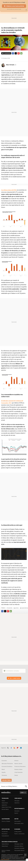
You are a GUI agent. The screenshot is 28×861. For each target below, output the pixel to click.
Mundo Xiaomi (5, 809)
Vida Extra (16, 802)
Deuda (16, 775)
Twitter (16, 53)
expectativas (24, 608)
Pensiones (4, 775)
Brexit (3, 769)
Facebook (13, 53)
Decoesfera (4, 833)
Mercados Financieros (7, 763)
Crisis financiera (18, 772)
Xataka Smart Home (6, 807)
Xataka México (5, 844)
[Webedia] (6, 793)
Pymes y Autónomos (19, 833)
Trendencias (5, 831)
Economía (9, 608)
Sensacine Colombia (19, 848)
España (3, 772)
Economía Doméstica (7, 766)
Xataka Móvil (5, 802)
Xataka (3, 800)
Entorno (16, 760)
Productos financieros (20, 766)
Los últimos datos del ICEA (8, 190)
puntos (16, 608)
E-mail (21, 53)
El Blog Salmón (18, 831)
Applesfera (4, 805)
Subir (22, 792)
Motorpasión (17, 821)
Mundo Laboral (18, 763)
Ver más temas (6, 780)
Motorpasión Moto (18, 823)
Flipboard (18, 53)
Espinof (16, 813)
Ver (14, 678)
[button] (11, 65)
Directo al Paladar (6, 821)
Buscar (26, 786)
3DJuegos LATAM (18, 844)
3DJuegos (16, 800)
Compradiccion (5, 835)
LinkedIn (21, 747)
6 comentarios (7, 53)
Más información (5, 859)
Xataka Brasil (5, 846)
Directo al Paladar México (6, 851)
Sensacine (16, 811)
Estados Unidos (18, 769)
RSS (14, 747)
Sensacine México (18, 846)
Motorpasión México (19, 850)
